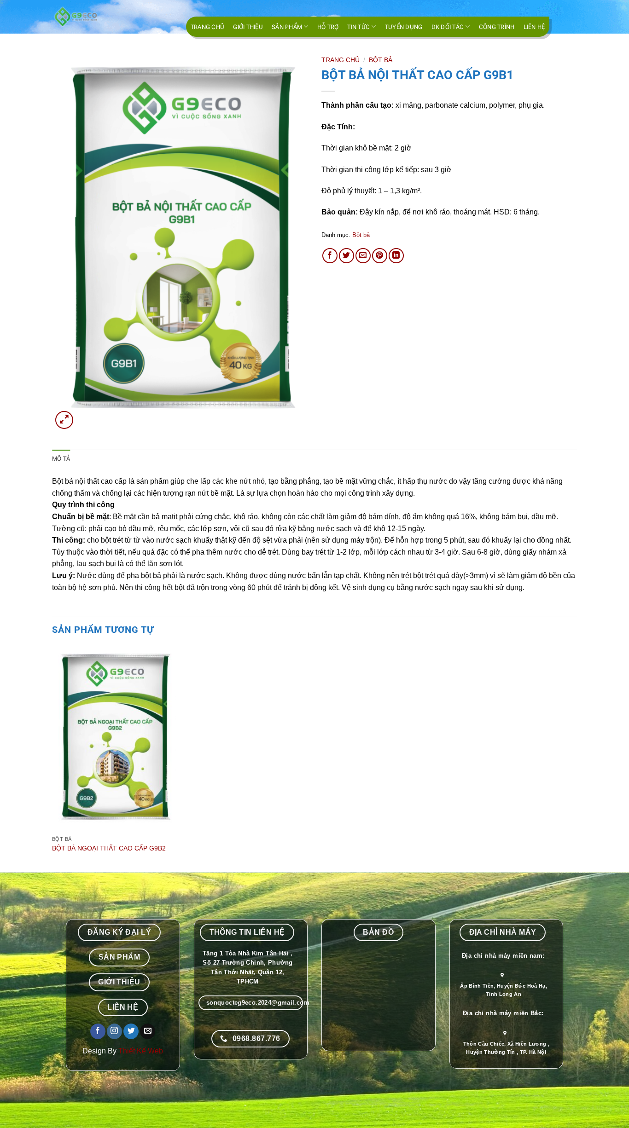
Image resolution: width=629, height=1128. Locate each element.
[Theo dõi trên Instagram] (114, 1031)
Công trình (497, 26)
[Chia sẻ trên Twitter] (346, 255)
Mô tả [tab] (61, 458)
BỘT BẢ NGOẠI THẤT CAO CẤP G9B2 (109, 848)
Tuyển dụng (404, 26)
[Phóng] (64, 420)
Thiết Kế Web (140, 1051)
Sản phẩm (287, 26)
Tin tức (358, 26)
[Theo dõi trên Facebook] (97, 1031)
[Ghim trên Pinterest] (379, 255)
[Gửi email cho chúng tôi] (147, 1031)
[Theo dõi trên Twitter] (131, 1031)
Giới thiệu (248, 26)
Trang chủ (207, 26)
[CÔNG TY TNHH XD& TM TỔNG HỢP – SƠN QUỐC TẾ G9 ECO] (98, 17)
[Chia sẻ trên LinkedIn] (396, 255)
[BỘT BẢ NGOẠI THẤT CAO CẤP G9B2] (114, 739)
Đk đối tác (447, 26)
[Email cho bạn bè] (363, 255)
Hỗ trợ (328, 26)
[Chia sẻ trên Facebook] (330, 255)
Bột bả (380, 60)
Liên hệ (534, 26)
